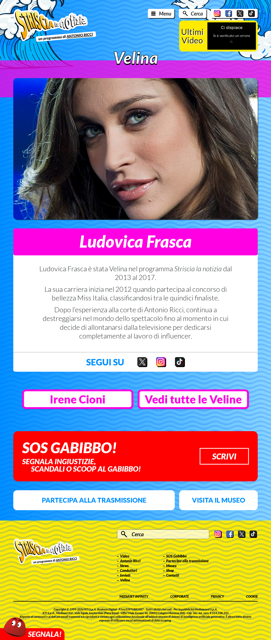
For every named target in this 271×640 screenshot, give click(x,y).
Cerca (197, 13)
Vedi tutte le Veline (193, 399)
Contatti (172, 575)
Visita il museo (218, 500)
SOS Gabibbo (176, 556)
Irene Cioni (77, 399)
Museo (171, 565)
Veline (125, 580)
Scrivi (224, 456)
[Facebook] (228, 13)
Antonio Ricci (130, 561)
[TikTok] (251, 13)
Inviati (125, 575)
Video (124, 556)
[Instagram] (217, 13)
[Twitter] (240, 13)
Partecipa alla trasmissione (94, 500)
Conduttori (128, 570)
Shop (170, 570)
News (124, 565)
